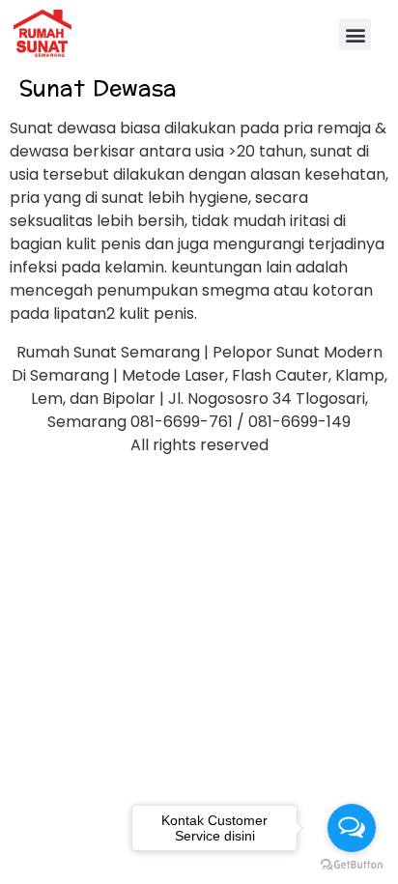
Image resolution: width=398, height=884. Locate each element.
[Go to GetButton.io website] (352, 864)
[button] (355, 34)
